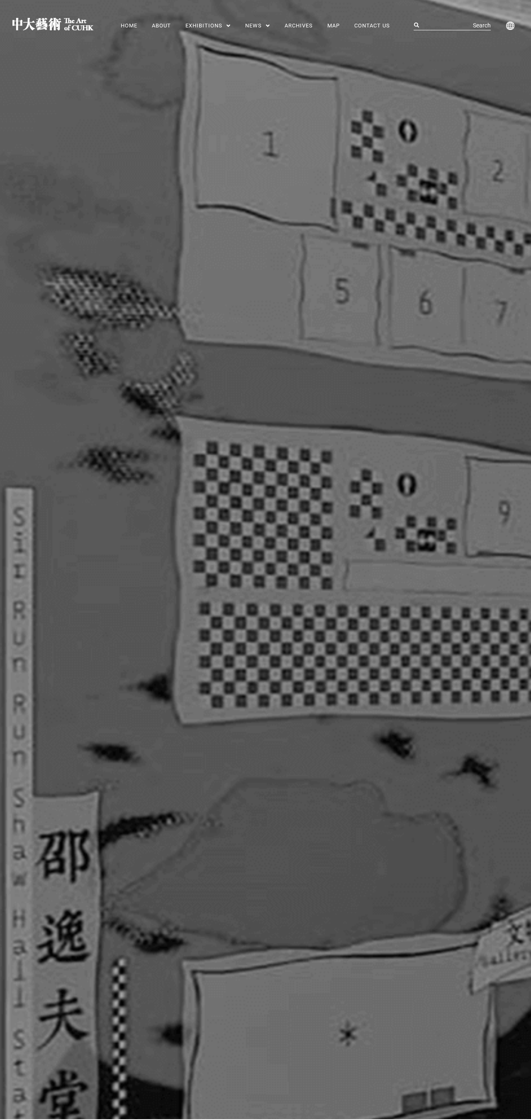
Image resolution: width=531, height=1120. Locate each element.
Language (508, 26)
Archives (299, 25)
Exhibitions (203, 25)
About (161, 25)
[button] (208, 25)
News (253, 25)
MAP (333, 25)
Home (129, 25)
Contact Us (372, 25)
